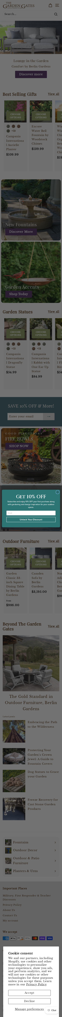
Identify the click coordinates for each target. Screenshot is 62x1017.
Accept (29, 992)
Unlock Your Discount (31, 519)
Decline (29, 1001)
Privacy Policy (36, 984)
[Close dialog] (57, 492)
